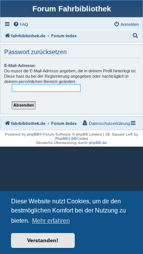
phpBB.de (98, 143)
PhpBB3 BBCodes (71, 138)
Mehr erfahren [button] (51, 220)
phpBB (33, 134)
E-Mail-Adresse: (20, 65)
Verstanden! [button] (42, 240)
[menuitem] (20, 24)
